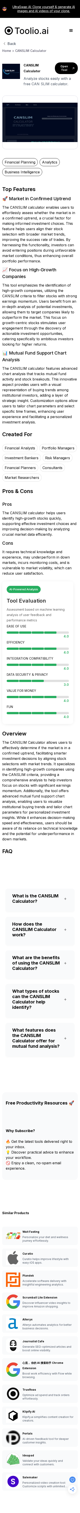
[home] (25, 30)
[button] (71, 30)
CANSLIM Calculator (30, 51)
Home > (8, 51)
